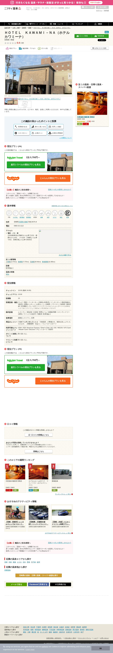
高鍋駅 (32, 262)
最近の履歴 (102, 7)
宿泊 (7, 274)
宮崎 (6, 562)
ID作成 (106, 10)
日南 (10, 562)
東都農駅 (45, 262)
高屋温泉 (7, 570)
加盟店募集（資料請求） (54, 638)
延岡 (38, 562)
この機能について (65, 138)
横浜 (24, 632)
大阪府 (61, 627)
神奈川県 (26, 627)
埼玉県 (32, 627)
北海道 (67, 627)
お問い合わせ (104, 638)
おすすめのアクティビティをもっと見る (58, 533)
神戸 (82, 632)
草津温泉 (26, 629)
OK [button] (100, 648)
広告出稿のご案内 (70, 638)
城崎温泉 (45, 629)
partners (45, 646)
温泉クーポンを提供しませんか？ (59, 189)
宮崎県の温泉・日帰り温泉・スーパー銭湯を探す (38, 575)
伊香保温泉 (60, 629)
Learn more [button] (29, 649)
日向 (24, 562)
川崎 (28, 632)
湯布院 (82, 629)
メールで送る (16, 584)
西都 (28, 562)
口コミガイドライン (84, 638)
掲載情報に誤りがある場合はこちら (62, 206)
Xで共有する (60, 584)
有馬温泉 (38, 629)
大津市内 (76, 632)
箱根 (32, 629)
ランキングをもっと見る (63, 494)
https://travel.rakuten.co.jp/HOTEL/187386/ (19, 95)
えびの (19, 562)
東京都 (55, 627)
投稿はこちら (38, 451)
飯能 (50, 632)
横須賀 (34, 632)
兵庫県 (44, 627)
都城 (14, 562)
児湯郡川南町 (23, 222)
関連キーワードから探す (13, 635)
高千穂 (33, 562)
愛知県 (78, 627)
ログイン (99, 10)
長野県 (73, 627)
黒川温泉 (76, 629)
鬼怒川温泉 (89, 629)
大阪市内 (62, 632)
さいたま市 (44, 632)
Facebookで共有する (38, 584)
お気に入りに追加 (100, 48)
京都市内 (69, 632)
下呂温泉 (52, 629)
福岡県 (84, 627)
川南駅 (8, 262)
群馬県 (50, 627)
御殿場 (55, 632)
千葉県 (38, 627)
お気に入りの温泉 (88, 7)
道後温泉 (68, 629)
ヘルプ (95, 638)
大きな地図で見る (65, 255)
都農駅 (20, 262)
